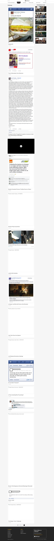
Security (42, 539)
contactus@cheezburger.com (38, 534)
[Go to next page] (24, 525)
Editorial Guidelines (23, 533)
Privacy (40, 539)
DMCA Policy (45, 539)
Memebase (9, 533)
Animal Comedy (10, 534)
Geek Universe (10, 535)
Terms (38, 539)
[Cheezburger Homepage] (27, 1)
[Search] (9, 0)
